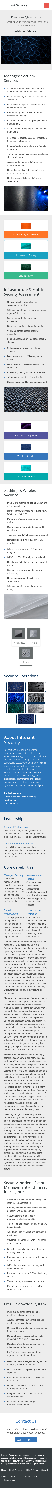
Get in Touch (26, 1440)
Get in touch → (11, 803)
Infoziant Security (15, 5)
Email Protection (16, 1470)
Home (3, 1470)
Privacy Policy (31, 1476)
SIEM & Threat (32, 1470)
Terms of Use (9, 1480)
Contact (44, 1470)
